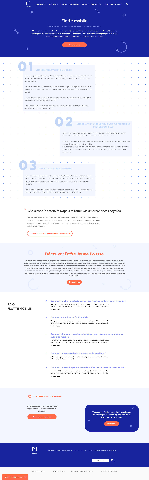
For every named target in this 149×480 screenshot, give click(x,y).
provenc (60, 451)
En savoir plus (55, 309)
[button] (52, 4)
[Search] (127, 4)
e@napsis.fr (66, 451)
